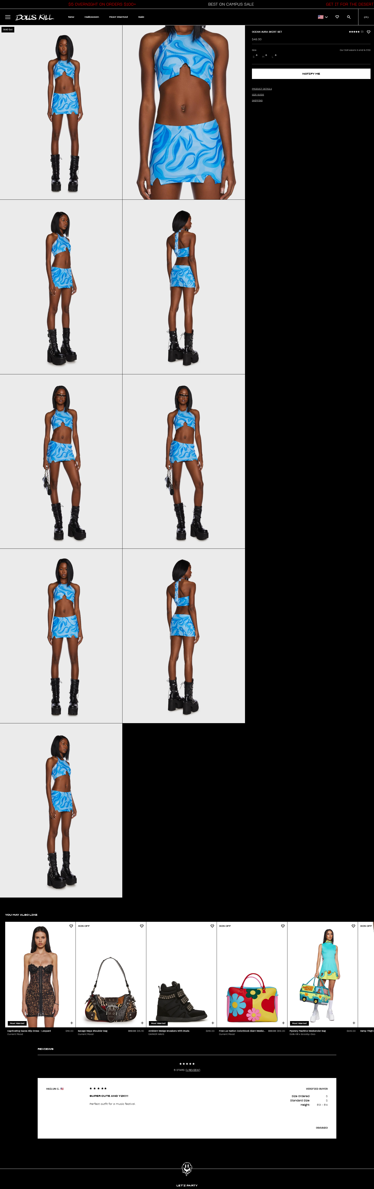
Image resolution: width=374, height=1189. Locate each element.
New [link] (71, 17)
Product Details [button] (262, 89)
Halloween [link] (92, 17)
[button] (101, 4)
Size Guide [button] (258, 95)
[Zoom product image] (61, 112)
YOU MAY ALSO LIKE (21, 914)
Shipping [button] (257, 101)
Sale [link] (141, 17)
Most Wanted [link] (118, 17)
